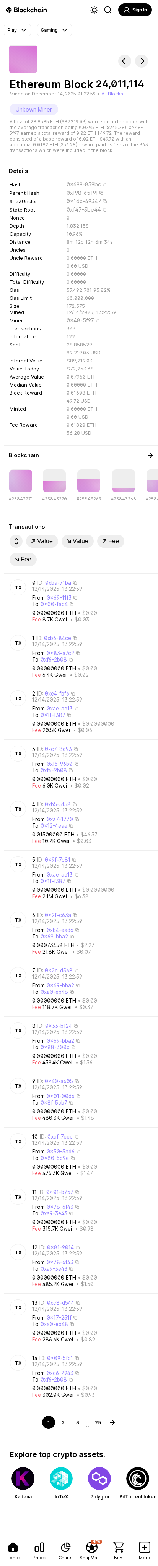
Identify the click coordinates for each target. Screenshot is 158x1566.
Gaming (49, 30)
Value (45, 541)
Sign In (139, 10)
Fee (113, 541)
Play (12, 30)
